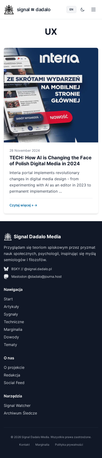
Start (8, 299)
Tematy (10, 344)
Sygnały (11, 314)
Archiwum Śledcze (20, 413)
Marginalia (13, 329)
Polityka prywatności (69, 444)
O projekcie (14, 367)
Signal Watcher (17, 405)
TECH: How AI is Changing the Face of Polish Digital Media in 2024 (50, 160)
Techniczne (14, 321)
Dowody (11, 337)
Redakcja (12, 375)
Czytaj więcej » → (23, 205)
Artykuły (11, 306)
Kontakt (24, 444)
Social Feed (14, 382)
